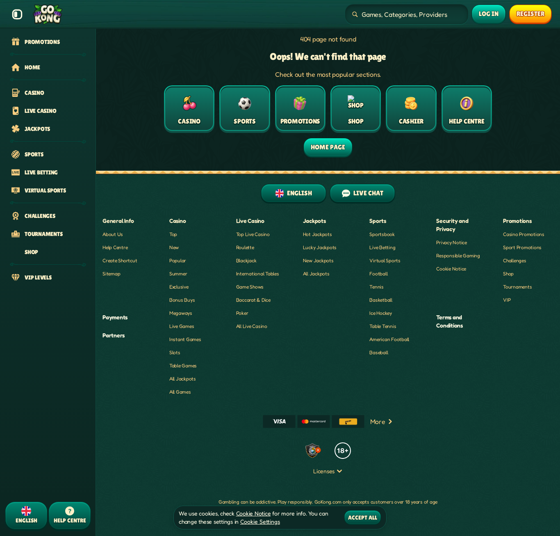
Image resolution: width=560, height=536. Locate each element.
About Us (112, 234)
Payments (114, 317)
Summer (178, 273)
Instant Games (185, 339)
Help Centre (114, 247)
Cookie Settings (260, 521)
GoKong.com (328, 502)
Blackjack (246, 260)
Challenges (514, 260)
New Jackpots (318, 260)
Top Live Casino (253, 234)
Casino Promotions (523, 234)
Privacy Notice (451, 242)
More (377, 421)
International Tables (257, 273)
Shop (508, 273)
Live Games (181, 326)
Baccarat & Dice (253, 300)
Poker (242, 313)
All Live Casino (251, 326)
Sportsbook (382, 234)
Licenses (324, 470)
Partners (113, 335)
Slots (174, 352)
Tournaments (517, 287)
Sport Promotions (522, 247)
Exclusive (179, 287)
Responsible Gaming (458, 255)
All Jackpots (182, 379)
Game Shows (250, 287)
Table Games (183, 365)
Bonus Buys (182, 300)
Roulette (245, 247)
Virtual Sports (385, 260)
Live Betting (382, 247)
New (174, 247)
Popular (177, 260)
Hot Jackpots (317, 234)
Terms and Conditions (449, 321)
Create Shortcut (119, 260)
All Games (180, 392)
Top (173, 234)
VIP (506, 300)
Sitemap (111, 273)
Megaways (180, 313)
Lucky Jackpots (320, 247)
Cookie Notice (451, 269)
